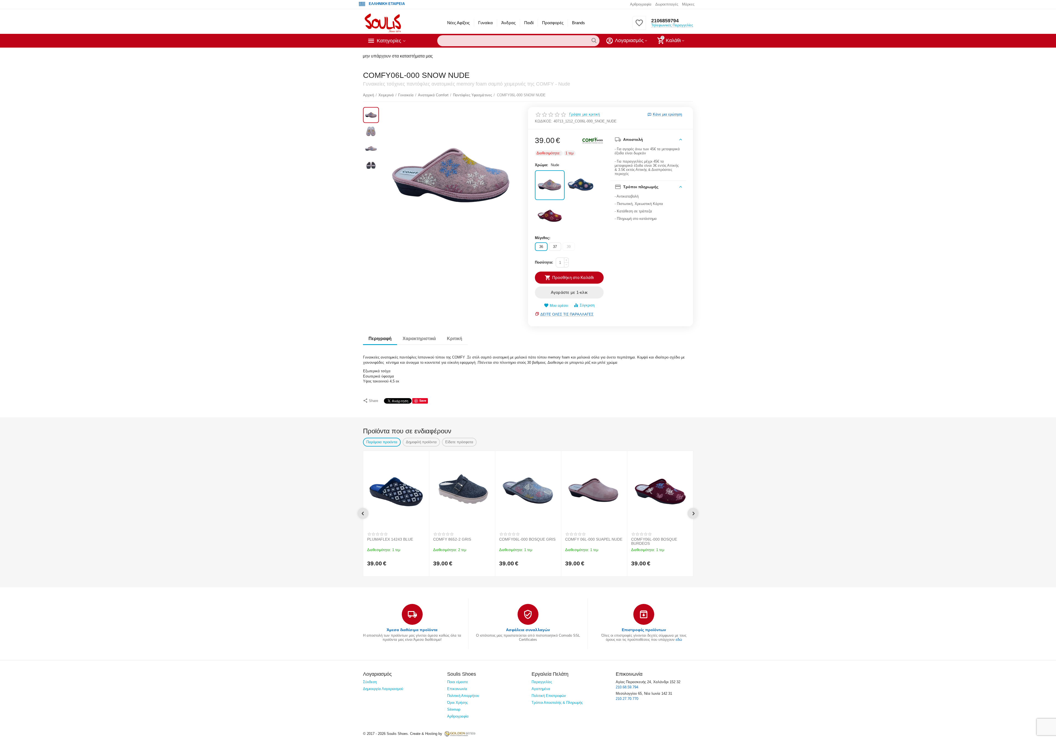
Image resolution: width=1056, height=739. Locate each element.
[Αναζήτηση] (594, 40)
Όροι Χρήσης (457, 702)
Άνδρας (508, 22)
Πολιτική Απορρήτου (463, 696)
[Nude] (550, 185)
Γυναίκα (485, 22)
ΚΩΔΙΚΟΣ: (543, 121)
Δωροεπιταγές (666, 4)
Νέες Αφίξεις (458, 22)
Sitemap (453, 709)
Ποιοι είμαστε (457, 682)
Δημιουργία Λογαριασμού (383, 689)
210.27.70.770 (627, 699)
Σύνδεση (370, 682)
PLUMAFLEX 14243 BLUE (390, 539)
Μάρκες (688, 4)
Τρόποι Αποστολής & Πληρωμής (557, 702)
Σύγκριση (587, 305)
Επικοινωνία (457, 689)
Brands (578, 22)
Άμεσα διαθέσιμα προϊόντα (412, 630)
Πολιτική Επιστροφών (549, 696)
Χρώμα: (541, 165)
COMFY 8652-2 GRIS (452, 539)
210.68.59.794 (627, 687)
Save (422, 400)
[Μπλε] (580, 185)
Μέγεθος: (542, 238)
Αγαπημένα (541, 689)
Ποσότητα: (544, 262)
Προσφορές (552, 22)
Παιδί (529, 22)
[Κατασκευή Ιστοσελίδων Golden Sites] (459, 734)
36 (541, 247)
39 (569, 247)
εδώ (679, 639)
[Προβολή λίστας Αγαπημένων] (639, 26)
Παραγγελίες (542, 682)
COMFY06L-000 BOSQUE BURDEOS (654, 541)
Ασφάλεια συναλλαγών (528, 630)
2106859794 (665, 20)
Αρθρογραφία (640, 4)
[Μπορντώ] (550, 216)
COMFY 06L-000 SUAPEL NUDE (593, 539)
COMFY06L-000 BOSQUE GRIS (527, 539)
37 (555, 247)
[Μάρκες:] (593, 141)
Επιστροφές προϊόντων (644, 630)
